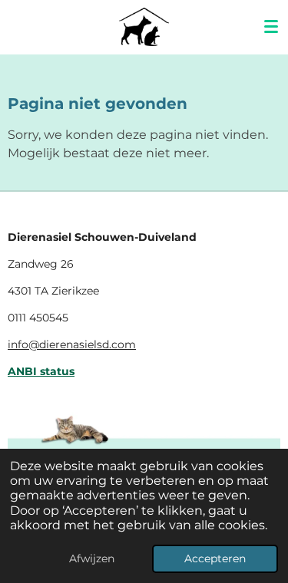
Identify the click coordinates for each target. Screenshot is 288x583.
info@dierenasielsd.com (72, 344)
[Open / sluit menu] (271, 27)
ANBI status (41, 371)
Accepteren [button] (215, 558)
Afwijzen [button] (91, 558)
